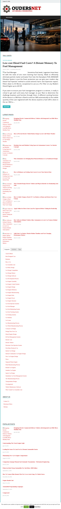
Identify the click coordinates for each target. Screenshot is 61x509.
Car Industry (9, 317)
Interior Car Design (10, 351)
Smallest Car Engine (11, 370)
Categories (7, 249)
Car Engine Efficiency (11, 289)
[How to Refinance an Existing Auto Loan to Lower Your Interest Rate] (8, 172)
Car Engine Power (10, 298)
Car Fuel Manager (7, 60)
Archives (14, 249)
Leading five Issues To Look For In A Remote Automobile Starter (20, 449)
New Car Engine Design (12, 356)
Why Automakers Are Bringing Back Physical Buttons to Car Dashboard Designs (36, 158)
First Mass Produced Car (12, 348)
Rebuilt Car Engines (11, 367)
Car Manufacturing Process (12, 323)
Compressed (6, 493)
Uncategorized (9, 384)
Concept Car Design (11, 328)
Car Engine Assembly (11, 281)
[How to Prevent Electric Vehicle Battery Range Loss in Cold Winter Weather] (8, 134)
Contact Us (6, 401)
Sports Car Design (10, 373)
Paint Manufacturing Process (13, 364)
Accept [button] (26, 506)
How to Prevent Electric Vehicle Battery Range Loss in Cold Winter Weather (34, 133)
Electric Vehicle (9, 342)
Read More (6, 106)
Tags (19, 249)
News (7, 359)
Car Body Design (10, 267)
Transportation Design (11, 381)
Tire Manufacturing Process (12, 378)
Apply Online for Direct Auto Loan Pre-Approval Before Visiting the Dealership (35, 208)
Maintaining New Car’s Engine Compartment (15, 455)
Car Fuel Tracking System (12, 312)
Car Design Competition (12, 270)
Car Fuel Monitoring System (13, 309)
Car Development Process (12, 278)
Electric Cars (9, 339)
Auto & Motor (9, 253)
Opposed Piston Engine (11, 362)
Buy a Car (8, 262)
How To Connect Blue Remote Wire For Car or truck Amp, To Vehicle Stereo (24, 474)
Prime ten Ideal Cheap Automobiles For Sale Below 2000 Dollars (20, 468)
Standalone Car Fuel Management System (16, 376)
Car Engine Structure (11, 301)
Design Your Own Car (11, 331)
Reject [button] (31, 506)
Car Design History (10, 273)
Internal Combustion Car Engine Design (16, 353)
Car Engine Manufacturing (12, 292)
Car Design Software (11, 276)
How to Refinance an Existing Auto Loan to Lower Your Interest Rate (32, 172)
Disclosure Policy (7, 404)
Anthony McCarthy (16, 69)
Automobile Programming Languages (13, 486)
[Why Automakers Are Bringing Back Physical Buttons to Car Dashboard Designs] (8, 159)
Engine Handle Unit (8, 480)
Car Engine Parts (10, 295)
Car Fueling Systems (11, 314)
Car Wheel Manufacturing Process (14, 326)
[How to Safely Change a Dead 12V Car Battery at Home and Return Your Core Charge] (8, 197)
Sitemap (5, 407)
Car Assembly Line (10, 264)
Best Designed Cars (10, 256)
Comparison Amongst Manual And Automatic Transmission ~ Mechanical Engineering (26, 462)
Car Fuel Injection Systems (12, 303)
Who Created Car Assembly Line (14, 389)
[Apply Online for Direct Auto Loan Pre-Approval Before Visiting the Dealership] (8, 208)
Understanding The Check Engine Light (13, 443)
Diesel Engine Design (11, 334)
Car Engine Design (10, 287)
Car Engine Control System (12, 284)
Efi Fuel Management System (13, 337)
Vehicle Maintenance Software (13, 387)
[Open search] (57, 17)
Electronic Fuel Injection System (14, 345)
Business (8, 259)
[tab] (6, 249)
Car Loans (8, 320)
